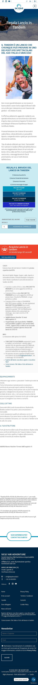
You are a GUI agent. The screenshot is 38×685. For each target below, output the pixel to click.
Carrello (3, 600)
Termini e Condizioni (26, 596)
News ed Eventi (6, 609)
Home (3, 592)
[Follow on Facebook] (3, 1)
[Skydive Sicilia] (19, 7)
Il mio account (5, 596)
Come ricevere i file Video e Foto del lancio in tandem (17, 620)
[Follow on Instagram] (6, 1)
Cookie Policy (24, 604)
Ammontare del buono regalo (11, 221)
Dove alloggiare (6, 604)
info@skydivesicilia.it (25, 355)
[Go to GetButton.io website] (34, 683)
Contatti (23, 600)
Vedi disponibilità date (8, 257)
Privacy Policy (24, 592)
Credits (32, 674)
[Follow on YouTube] (9, 1)
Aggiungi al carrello (22, 226)
